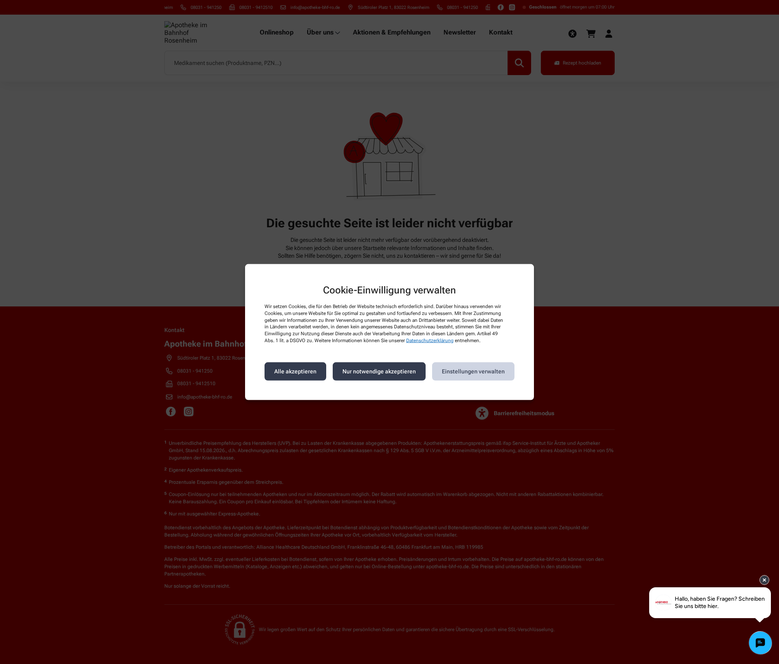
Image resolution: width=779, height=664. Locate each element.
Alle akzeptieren (295, 371)
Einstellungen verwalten (473, 371)
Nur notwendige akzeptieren (379, 371)
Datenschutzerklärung (430, 340)
